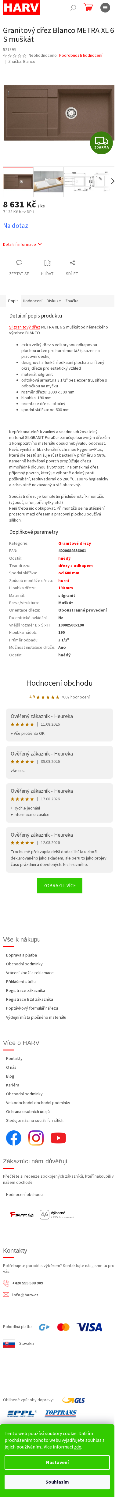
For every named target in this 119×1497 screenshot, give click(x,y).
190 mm (65, 588)
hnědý (64, 558)
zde (77, 1447)
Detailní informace (19, 245)
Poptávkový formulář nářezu (32, 1008)
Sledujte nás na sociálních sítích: (35, 1121)
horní (63, 581)
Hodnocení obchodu (59, 683)
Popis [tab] (13, 301)
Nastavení (57, 1462)
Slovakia (26, 1344)
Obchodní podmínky (24, 964)
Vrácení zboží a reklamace (30, 973)
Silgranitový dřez (24, 327)
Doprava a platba (21, 955)
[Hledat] (73, 8)
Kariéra (12, 1085)
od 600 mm (68, 573)
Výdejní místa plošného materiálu (36, 1017)
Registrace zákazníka (25, 991)
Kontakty (14, 1059)
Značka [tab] (71, 301)
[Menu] (105, 8)
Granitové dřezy (74, 543)
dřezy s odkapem (75, 566)
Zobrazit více (59, 885)
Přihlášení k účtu (21, 982)
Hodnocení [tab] (32, 301)
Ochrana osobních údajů (28, 1112)
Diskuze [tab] (54, 301)
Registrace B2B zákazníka (29, 999)
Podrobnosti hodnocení (80, 56)
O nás (11, 1067)
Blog (10, 1076)
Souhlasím (57, 1482)
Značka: (21, 62)
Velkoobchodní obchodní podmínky (38, 1103)
